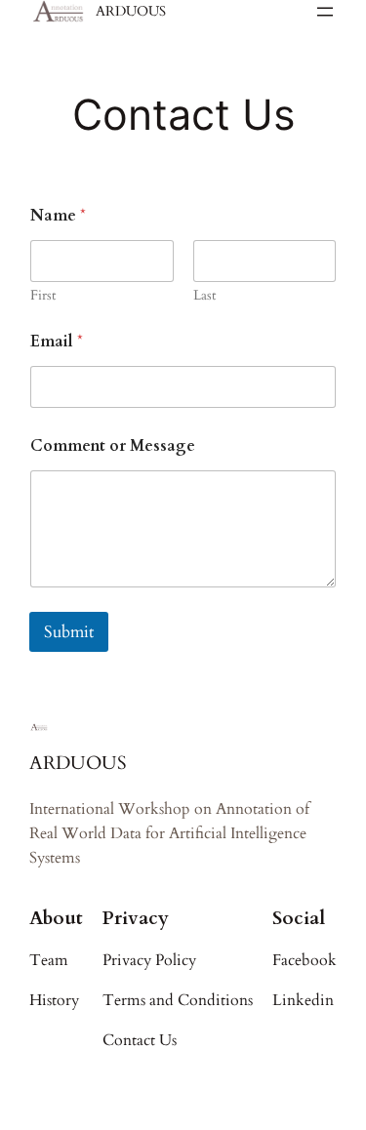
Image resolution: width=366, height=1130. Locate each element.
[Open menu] (325, 11)
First (43, 295)
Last (204, 295)
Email (56, 342)
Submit (69, 632)
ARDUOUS (131, 11)
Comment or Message (112, 446)
